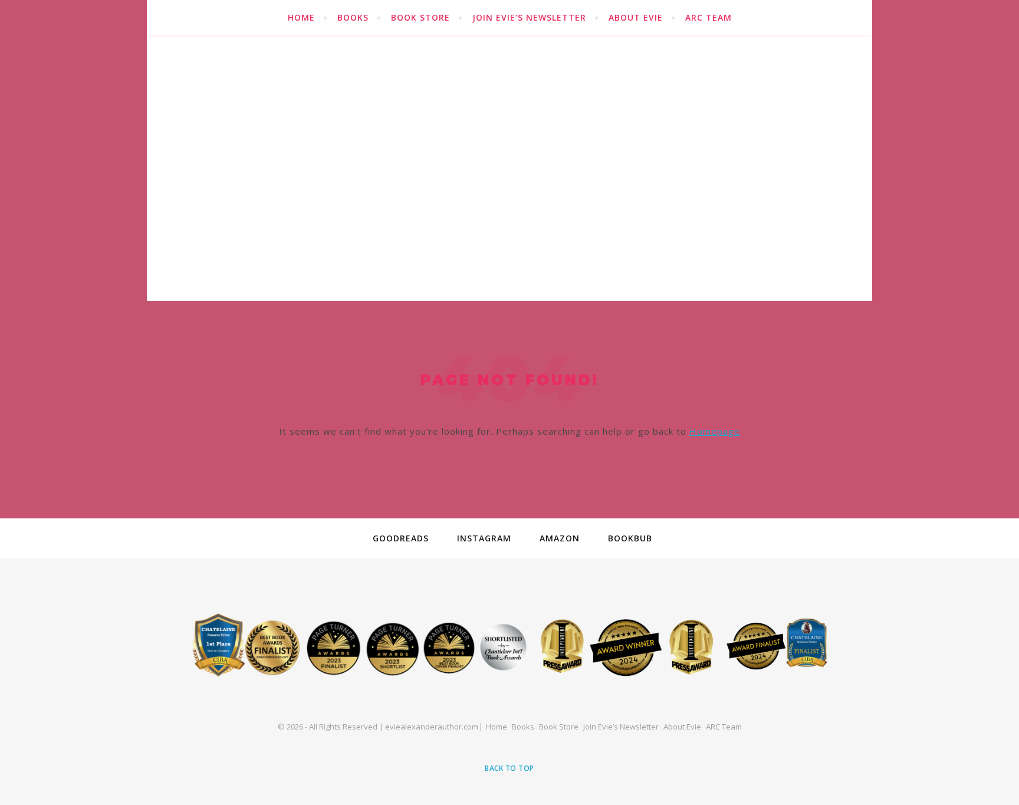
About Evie (636, 17)
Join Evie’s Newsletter (529, 17)
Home (301, 17)
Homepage (714, 431)
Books (353, 17)
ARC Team (708, 17)
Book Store (420, 17)
